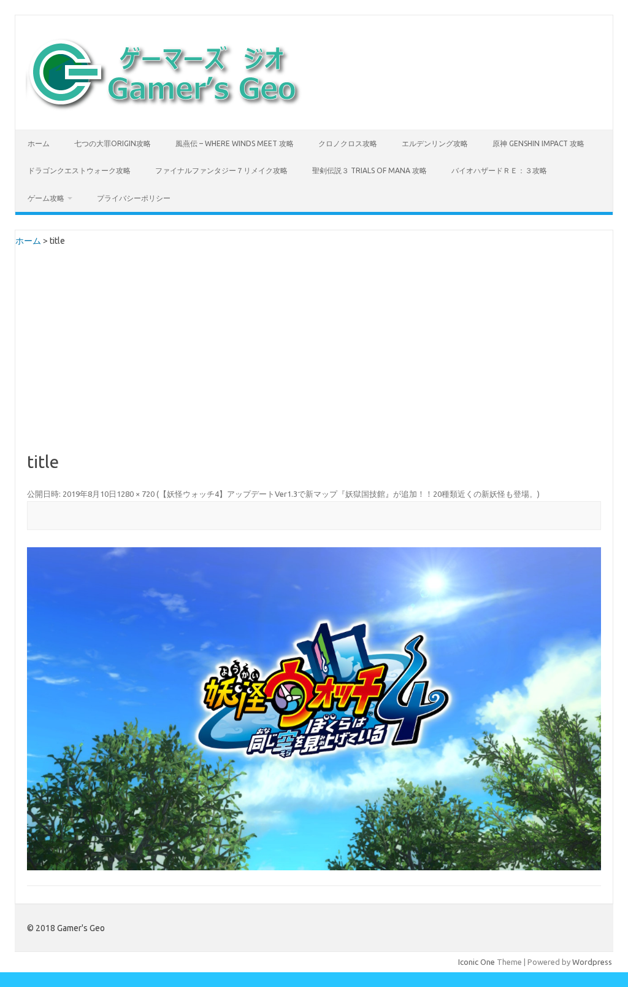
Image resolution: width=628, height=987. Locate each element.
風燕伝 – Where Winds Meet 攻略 (234, 143)
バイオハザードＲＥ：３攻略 (499, 170)
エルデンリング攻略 (435, 143)
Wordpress (592, 962)
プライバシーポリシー (133, 198)
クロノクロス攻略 (347, 143)
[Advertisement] (313, 361)
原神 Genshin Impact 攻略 (538, 143)
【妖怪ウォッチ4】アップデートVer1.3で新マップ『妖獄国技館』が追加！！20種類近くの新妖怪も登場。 (348, 494)
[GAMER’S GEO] (164, 109)
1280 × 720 (136, 494)
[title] (313, 708)
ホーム (39, 143)
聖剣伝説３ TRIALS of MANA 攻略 (369, 170)
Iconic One (476, 962)
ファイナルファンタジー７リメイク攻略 (221, 170)
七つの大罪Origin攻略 (112, 143)
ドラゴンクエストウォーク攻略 (79, 170)
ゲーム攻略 (46, 198)
